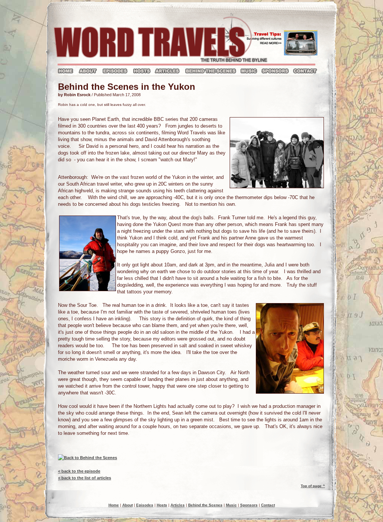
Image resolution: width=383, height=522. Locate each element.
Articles (178, 505)
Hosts (162, 505)
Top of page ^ (313, 486)
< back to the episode (79, 471)
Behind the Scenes (205, 505)
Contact (268, 505)
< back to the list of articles (84, 478)
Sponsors (249, 505)
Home (113, 505)
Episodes (144, 505)
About (127, 505)
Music (231, 505)
